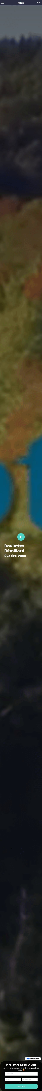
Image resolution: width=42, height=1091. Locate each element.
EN (38, 3)
